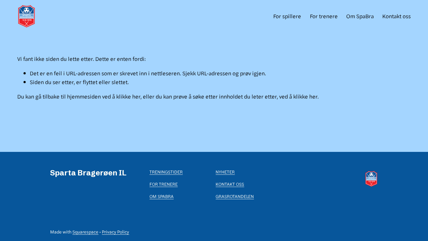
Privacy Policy (115, 231)
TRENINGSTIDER (166, 172)
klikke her (128, 96)
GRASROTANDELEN (235, 196)
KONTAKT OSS (230, 184)
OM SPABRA (161, 196)
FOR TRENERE (163, 184)
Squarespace (85, 231)
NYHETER (225, 172)
